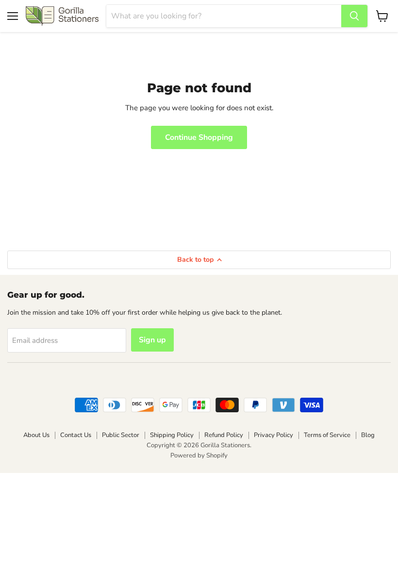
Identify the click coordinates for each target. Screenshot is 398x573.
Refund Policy (223, 435)
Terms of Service (327, 435)
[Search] (354, 16)
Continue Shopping (199, 137)
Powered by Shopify (199, 455)
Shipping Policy (172, 435)
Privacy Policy (273, 435)
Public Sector (120, 435)
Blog (368, 435)
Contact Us (75, 435)
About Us (36, 435)
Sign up (152, 340)
